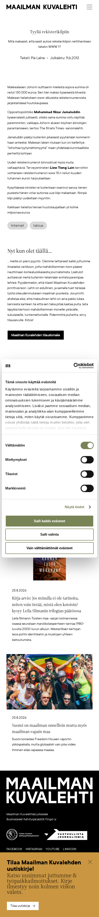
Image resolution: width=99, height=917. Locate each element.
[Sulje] (90, 862)
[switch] (87, 459)
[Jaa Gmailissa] (42, 77)
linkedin (69, 849)
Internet (17, 225)
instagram (34, 849)
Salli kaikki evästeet (49, 521)
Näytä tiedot (74, 507)
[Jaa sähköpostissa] (71, 77)
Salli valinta (49, 535)
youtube (53, 849)
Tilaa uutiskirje (20, 906)
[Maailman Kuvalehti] (49, 802)
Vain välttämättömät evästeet (49, 548)
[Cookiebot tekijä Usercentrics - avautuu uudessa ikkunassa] (73, 366)
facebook (14, 849)
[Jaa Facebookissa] (57, 77)
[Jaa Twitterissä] (28, 77)
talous (38, 225)
